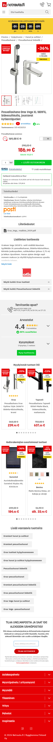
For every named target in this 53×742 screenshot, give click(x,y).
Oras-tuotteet (17, 282)
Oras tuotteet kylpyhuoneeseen (19, 552)
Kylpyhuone (17, 37)
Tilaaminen (8, 698)
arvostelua (23, 123)
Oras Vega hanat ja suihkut (17, 601)
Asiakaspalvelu (10, 674)
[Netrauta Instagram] (31, 728)
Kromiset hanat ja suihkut (16, 536)
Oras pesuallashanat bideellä (18, 593)
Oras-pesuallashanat (14, 576)
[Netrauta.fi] (13, 4)
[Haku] (47, 12)
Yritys (5, 705)
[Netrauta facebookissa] (22, 728)
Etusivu (5, 37)
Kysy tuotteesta (26, 352)
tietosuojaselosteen (22, 663)
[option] (31, 474)
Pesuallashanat (8, 40)
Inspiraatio (8, 721)
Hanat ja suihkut (33, 37)
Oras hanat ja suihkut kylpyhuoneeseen (23, 560)
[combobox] (30, 12)
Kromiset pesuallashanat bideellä (20, 584)
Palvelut (6, 713)
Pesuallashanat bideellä (29, 40)
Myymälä (7, 690)
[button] (3, 12)
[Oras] (26, 272)
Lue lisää (7, 214)
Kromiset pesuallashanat (16, 544)
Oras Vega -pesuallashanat (17, 609)
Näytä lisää (6, 264)
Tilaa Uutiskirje (26, 651)
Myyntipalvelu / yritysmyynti (18, 682)
